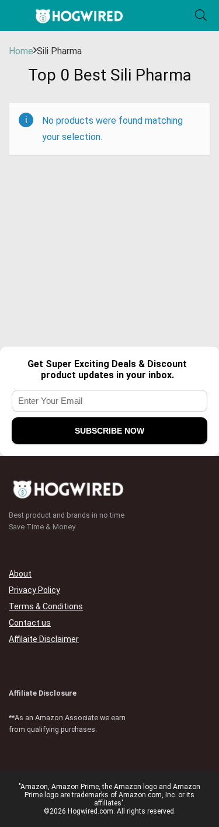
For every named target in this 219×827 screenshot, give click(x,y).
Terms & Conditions (46, 606)
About (20, 573)
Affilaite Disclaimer (44, 639)
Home (21, 51)
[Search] (201, 15)
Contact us (30, 622)
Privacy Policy (34, 590)
